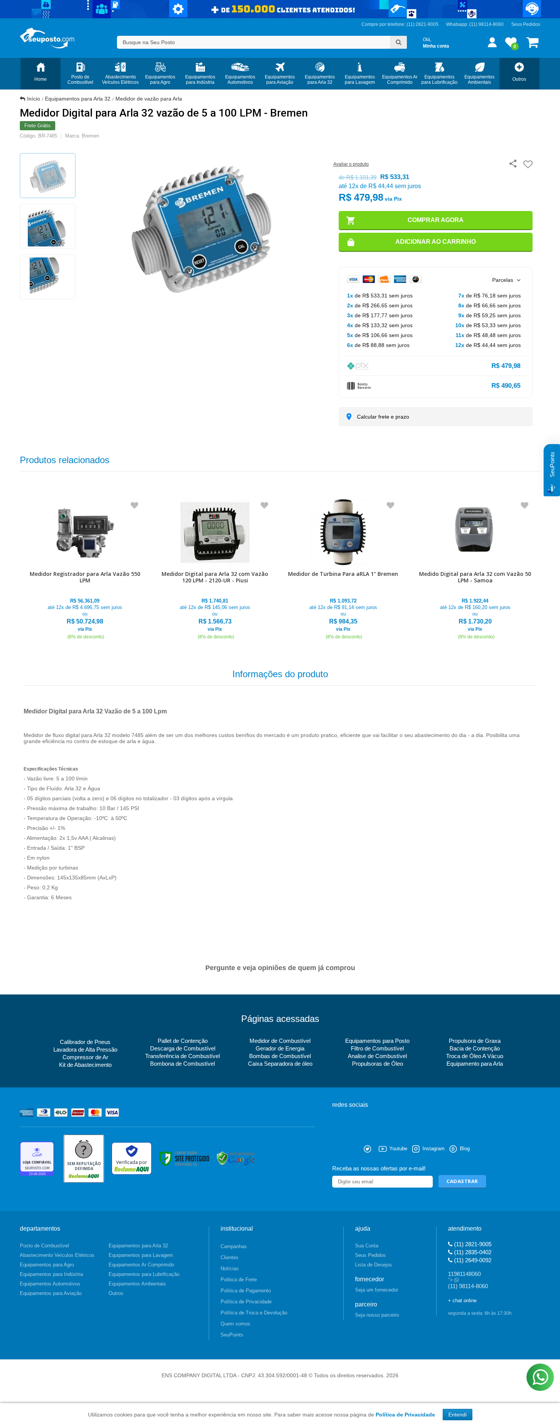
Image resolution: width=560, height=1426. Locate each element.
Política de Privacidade (246, 1302)
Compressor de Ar (85, 1057)
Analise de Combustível (377, 1056)
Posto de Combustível (44, 1246)
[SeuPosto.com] (47, 38)
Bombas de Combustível (280, 1056)
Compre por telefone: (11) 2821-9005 (400, 24)
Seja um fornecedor (376, 1290)
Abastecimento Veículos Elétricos (57, 1255)
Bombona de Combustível (182, 1063)
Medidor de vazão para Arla (148, 99)
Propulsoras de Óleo (377, 1063)
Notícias (230, 1268)
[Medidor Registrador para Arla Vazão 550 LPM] (85, 569)
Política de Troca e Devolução (254, 1313)
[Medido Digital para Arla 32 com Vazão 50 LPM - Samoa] (475, 569)
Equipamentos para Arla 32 (77, 99)
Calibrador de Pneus (85, 1042)
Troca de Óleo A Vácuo (474, 1056)
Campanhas (234, 1246)
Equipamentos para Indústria (51, 1274)
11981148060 (464, 1274)
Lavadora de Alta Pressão (85, 1049)
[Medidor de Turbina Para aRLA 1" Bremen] (343, 569)
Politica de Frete (239, 1279)
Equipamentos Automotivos (50, 1284)
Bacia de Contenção (475, 1048)
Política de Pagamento (246, 1290)
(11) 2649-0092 (472, 1260)
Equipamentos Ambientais (137, 1284)
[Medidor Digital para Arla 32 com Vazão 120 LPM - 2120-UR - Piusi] (215, 569)
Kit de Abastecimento (85, 1065)
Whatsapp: (457, 24)
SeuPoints (232, 1335)
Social (338, 1149)
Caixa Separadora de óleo (280, 1063)
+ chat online (462, 1300)
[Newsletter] (462, 1181)
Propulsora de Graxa (475, 1041)
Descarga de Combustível (182, 1048)
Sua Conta (366, 1246)
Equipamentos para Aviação (51, 1293)
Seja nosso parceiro (377, 1315)
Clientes (229, 1257)
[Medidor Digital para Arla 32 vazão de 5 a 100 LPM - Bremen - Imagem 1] (47, 175)
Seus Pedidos (525, 24)
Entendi (457, 1415)
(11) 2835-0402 (472, 1252)
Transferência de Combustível (182, 1056)
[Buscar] (398, 42)
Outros (116, 1293)
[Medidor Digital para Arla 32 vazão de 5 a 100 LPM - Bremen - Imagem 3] (47, 276)
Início (33, 99)
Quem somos (235, 1324)
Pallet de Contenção (183, 1041)
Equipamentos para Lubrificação (144, 1274)
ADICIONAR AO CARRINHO (435, 241)
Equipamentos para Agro (47, 1265)
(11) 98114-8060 (486, 24)
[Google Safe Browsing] (236, 1158)
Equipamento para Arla (474, 1063)
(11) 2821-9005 (472, 1244)
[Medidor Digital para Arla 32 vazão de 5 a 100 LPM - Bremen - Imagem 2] (47, 226)
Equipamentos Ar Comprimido (141, 1265)
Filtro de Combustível (377, 1048)
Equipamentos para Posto (377, 1041)
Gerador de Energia (280, 1048)
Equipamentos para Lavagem (141, 1255)
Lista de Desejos (373, 1265)
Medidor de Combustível (280, 1041)
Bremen (90, 136)
